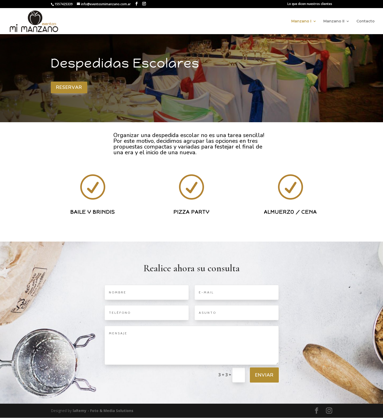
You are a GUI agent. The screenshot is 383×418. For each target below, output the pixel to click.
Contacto (365, 21)
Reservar (69, 87)
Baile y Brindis (92, 212)
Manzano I (301, 21)
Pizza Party (191, 212)
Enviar (264, 375)
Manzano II (333, 21)
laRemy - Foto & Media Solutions (102, 410)
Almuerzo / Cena (290, 212)
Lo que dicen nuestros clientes (309, 4)
